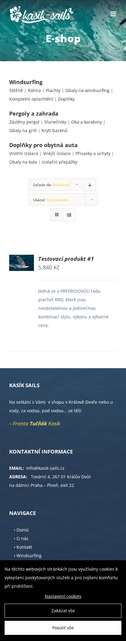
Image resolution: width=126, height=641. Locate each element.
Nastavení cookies (63, 596)
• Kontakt (23, 547)
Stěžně (16, 90)
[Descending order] (90, 185)
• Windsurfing (28, 555)
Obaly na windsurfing (87, 90)
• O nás (21, 538)
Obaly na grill (23, 130)
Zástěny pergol (24, 122)
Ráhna (34, 90)
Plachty (53, 90)
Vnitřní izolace (23, 153)
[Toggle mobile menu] (113, 14)
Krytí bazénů (55, 130)
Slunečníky (55, 122)
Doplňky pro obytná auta (43, 145)
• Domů (21, 530)
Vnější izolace (57, 153)
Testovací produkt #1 (66, 258)
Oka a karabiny (86, 122)
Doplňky (66, 99)
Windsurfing (26, 82)
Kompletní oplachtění (31, 99)
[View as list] (69, 215)
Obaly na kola (23, 162)
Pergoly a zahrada (33, 113)
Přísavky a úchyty (93, 153)
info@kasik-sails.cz (45, 468)
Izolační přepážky (59, 162)
